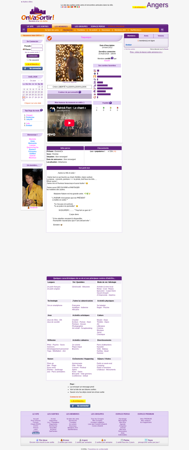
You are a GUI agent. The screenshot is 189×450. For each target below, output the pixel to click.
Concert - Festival (79, 368)
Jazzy (99, 332)
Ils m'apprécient (145, 422)
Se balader (101, 305)
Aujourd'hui (53, 420)
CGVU (35, 426)
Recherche (68, 30)
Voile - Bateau (102, 349)
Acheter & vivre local (105, 287)
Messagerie (122, 420)
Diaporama (53, 424)
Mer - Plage (51, 365)
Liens (36, 429)
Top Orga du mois (32, 111)
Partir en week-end (104, 363)
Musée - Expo (102, 320)
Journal (122, 428)
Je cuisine (76, 345)
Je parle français (53, 287)
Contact (36, 431)
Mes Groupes (97, 420)
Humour (100, 353)
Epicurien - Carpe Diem (106, 291)
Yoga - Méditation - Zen (56, 351)
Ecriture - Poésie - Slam (81, 322)
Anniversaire (77, 363)
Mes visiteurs (146, 420)
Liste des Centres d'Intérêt (97, 424)
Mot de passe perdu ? (32, 52)
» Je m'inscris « (139, 7)
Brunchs (75, 349)
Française (76, 305)
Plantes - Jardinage (55, 370)
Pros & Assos (36, 420)
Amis (146, 36)
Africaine (75, 310)
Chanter (75, 320)
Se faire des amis (52, 30)
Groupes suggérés (97, 422)
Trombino (81, 30)
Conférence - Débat (80, 376)
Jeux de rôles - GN (54, 320)
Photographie (77, 326)
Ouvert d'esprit (102, 293)
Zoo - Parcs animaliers (56, 372)
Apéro (74, 370)
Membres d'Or (120, 30)
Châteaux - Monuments (106, 370)
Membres (131, 36)
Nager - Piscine (103, 307)
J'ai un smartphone (54, 305)
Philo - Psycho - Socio (56, 345)
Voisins (161, 36)
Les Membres (61, 27)
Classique (101, 334)
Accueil (35, 419)
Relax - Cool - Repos (105, 289)
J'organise (122, 426)
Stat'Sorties (53, 431)
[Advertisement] (114, 15)
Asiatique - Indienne (80, 307)
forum (166, 49)
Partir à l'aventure (104, 368)
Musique (100, 330)
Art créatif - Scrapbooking (82, 328)
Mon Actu (122, 422)
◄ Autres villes (26, 2)
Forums (36, 422)
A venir (53, 419)
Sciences (50, 347)
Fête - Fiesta (77, 365)
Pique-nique (77, 347)
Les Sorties (42, 26)
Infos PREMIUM (146, 419)
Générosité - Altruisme (81, 287)
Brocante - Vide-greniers (82, 374)
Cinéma (100, 328)
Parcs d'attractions (104, 345)
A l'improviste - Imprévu (106, 295)
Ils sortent (93, 30)
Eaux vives (51, 368)
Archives (53, 429)
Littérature (101, 326)
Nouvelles (53, 428)
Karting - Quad (103, 351)
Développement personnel (58, 349)
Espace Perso (98, 26)
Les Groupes (81, 26)
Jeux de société (53, 322)
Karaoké (100, 347)
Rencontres (122, 431)
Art (98, 324)
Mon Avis (122, 429)
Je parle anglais (53, 289)
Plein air (50, 363)
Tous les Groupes (97, 419)
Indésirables (122, 435)
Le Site (30, 26)
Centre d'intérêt (97, 426)
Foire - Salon (77, 372)
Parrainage (123, 419)
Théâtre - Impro (103, 322)
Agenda (122, 424)
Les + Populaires (53, 422)
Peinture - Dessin (79, 324)
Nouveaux (106, 30)
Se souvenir (34, 60)
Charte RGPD (36, 424)
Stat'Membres (135, 30)
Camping (100, 365)
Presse (35, 428)
